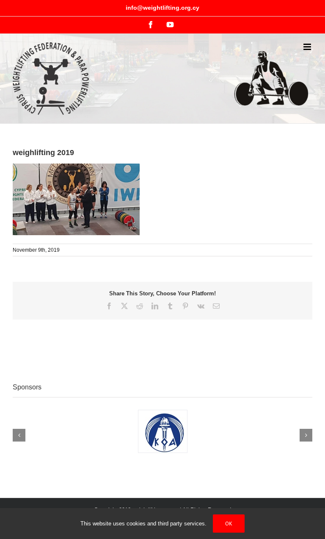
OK (228, 523)
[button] (19, 435)
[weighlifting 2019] (76, 167)
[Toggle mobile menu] (307, 46)
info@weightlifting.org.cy (162, 7)
